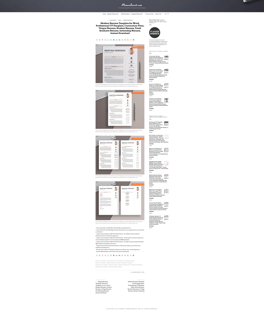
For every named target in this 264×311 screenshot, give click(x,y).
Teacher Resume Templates (116, 266)
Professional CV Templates (102, 264)
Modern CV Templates (128, 262)
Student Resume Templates (102, 266)
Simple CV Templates (137, 264)
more (159, 46)
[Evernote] (130, 40)
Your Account (149, 14)
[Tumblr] (122, 40)
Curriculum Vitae (112, 260)
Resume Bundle (125, 14)
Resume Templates (112, 14)
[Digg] (119, 40)
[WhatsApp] (108, 40)
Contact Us (158, 14)
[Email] (128, 40)
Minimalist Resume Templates (114, 262)
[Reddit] (105, 40)
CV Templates (112, 20)
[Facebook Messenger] (113, 40)
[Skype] (111, 40)
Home (104, 14)
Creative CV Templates (101, 260)
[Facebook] (97, 40)
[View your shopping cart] (165, 14)
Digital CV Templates (101, 262)
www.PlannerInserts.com (130, 308)
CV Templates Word (129, 260)
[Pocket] (133, 40)
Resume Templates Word (125, 264)
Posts (119, 20)
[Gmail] (125, 40)
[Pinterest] (102, 40)
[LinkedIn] (116, 40)
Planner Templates (136, 14)
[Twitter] (99, 40)
